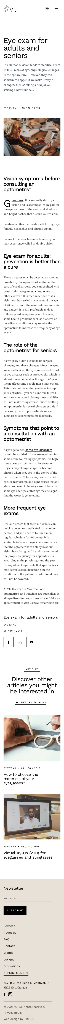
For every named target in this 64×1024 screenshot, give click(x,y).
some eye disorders (38, 450)
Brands (8, 952)
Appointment (14, 973)
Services (9, 926)
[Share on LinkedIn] (20, 642)
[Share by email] (31, 642)
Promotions (12, 966)
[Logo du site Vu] (10, 8)
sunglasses (42, 291)
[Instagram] (10, 994)
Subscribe (15, 910)
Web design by (19, 1019)
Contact (9, 946)
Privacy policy (13, 1012)
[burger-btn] (56, 8)
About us (10, 932)
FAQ (6, 939)
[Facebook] (4, 994)
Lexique (9, 959)
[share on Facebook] (9, 642)
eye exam (36, 542)
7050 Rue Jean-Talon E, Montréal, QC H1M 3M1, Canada (27, 985)
